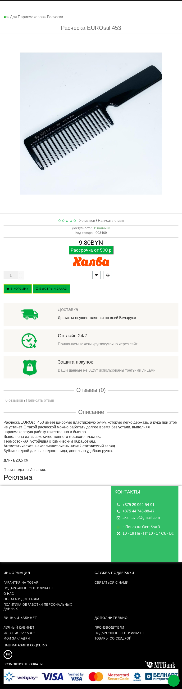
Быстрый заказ (52, 288)
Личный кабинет (19, 627)
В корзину (19, 288)
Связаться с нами (111, 582)
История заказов (20, 633)
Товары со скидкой (113, 638)
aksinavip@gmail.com (141, 518)
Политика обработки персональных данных (38, 607)
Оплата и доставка (21, 599)
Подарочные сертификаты (28, 588)
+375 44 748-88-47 (139, 511)
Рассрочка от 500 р (91, 250)
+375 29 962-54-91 (139, 505)
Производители (109, 627)
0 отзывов (86, 220)
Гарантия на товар (21, 582)
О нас (9, 594)
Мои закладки (17, 638)
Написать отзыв (111, 220)
